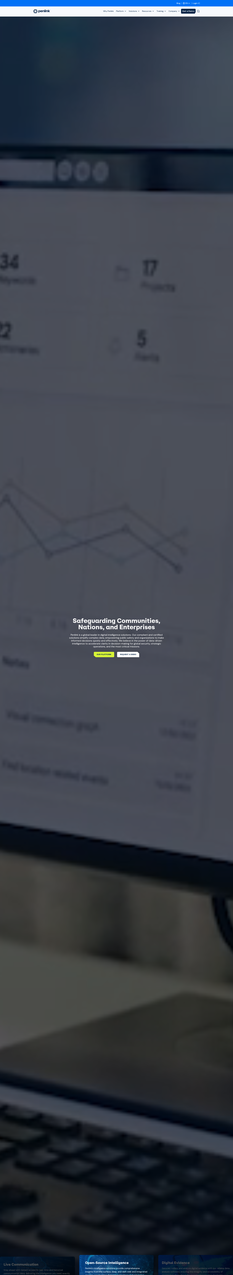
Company (173, 11)
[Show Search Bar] (198, 11)
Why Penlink (108, 11)
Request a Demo (128, 654)
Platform (120, 11)
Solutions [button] (133, 11)
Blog (178, 3)
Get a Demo (188, 11)
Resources (146, 11)
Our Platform (104, 654)
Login (195, 3)
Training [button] (160, 11)
